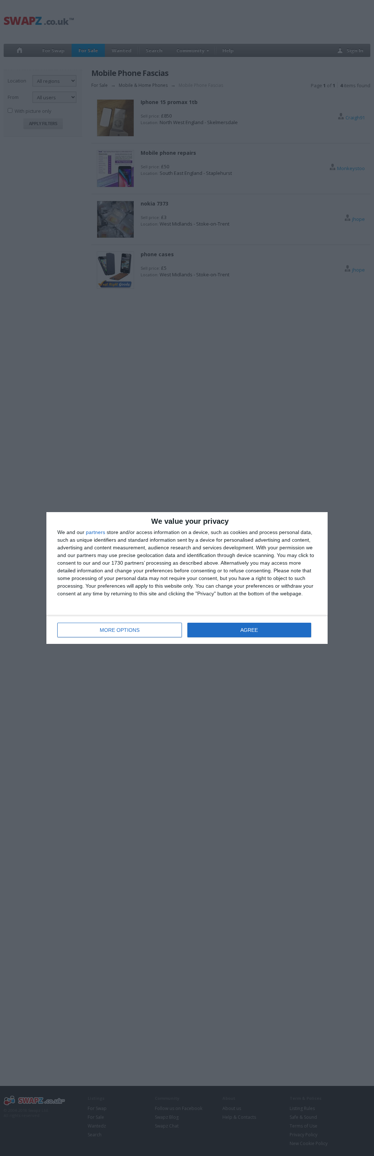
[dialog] (187, 578)
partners (95, 532)
